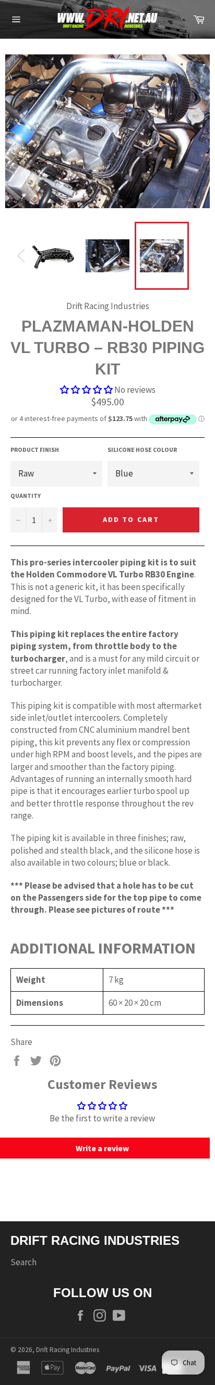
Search (23, 1262)
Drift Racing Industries (67, 1349)
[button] (86, 389)
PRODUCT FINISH (34, 449)
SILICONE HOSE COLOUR (142, 449)
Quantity (25, 495)
